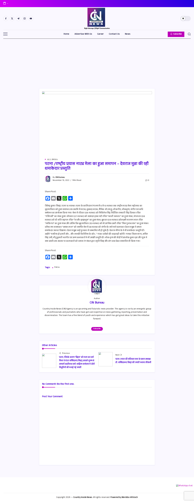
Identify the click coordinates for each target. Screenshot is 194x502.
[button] (186, 18)
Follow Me (97, 328)
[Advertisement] (97, 60)
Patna (57, 267)
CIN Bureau (60, 177)
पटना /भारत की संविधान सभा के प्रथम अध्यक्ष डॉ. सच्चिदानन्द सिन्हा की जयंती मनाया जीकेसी (133, 360)
